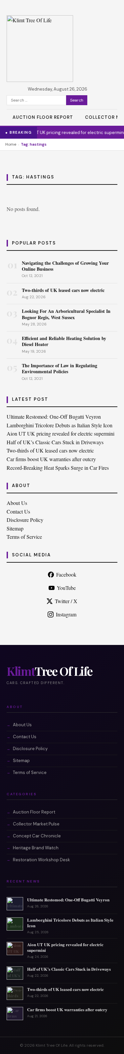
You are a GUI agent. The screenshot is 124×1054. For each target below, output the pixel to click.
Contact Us (18, 511)
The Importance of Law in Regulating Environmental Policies (59, 368)
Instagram (66, 614)
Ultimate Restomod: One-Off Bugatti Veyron (54, 416)
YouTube (66, 587)
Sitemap (15, 528)
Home (10, 144)
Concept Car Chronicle (37, 836)
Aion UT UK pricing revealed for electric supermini (63, 132)
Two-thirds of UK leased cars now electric (63, 290)
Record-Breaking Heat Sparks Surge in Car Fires (58, 467)
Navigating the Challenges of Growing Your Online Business (65, 265)
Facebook (66, 574)
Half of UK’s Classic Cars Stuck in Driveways (55, 442)
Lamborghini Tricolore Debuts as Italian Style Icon (59, 425)
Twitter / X (66, 600)
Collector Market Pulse (36, 824)
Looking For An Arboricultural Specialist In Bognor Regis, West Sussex (66, 314)
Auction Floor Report (43, 117)
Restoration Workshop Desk (41, 860)
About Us (17, 502)
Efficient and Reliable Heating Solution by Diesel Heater (64, 341)
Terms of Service (24, 536)
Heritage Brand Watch (36, 848)
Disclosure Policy (25, 519)
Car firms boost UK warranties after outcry (51, 459)
